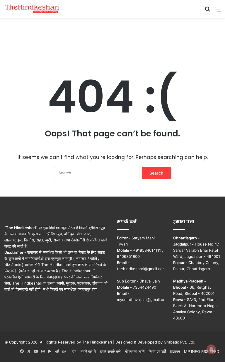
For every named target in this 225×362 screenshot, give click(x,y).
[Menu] (218, 11)
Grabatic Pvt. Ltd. (179, 342)
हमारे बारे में (88, 351)
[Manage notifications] (211, 349)
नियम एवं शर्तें (157, 351)
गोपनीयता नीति (134, 351)
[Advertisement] (112, 36)
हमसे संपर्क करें (110, 351)
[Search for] (207, 11)
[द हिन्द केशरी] (32, 8)
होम (74, 351)
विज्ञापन (175, 351)
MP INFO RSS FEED (201, 351)
